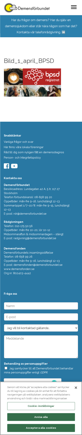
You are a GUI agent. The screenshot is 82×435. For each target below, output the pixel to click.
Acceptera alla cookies (41, 427)
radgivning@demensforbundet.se (35, 238)
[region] (41, 408)
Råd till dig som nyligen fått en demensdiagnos (34, 152)
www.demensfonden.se (19, 269)
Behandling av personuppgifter (26, 363)
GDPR (43, 372)
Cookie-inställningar (41, 406)
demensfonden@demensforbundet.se (38, 264)
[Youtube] (15, 167)
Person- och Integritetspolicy (22, 157)
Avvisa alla (41, 417)
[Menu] (74, 7)
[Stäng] (76, 387)
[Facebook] (7, 167)
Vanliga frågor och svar (18, 141)
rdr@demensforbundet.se (30, 213)
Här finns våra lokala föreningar (23, 147)
